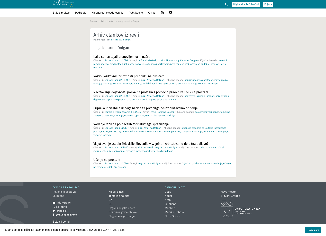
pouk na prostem (178, 83)
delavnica (199, 163)
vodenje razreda (102, 135)
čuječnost (187, 163)
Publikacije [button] (136, 12)
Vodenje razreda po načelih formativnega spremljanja (131, 124)
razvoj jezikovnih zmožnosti (203, 83)
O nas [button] (151, 12)
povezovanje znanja (112, 115)
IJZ (110, 199)
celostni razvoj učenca (207, 112)
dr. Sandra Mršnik (147, 60)
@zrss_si (60, 210)
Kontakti (61, 206)
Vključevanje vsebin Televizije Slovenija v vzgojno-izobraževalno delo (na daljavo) (150, 144)
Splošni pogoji (61, 221)
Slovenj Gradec (230, 195)
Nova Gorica (172, 216)
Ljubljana (170, 204)
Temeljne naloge (119, 195)
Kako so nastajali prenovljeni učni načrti (121, 57)
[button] (162, 12)
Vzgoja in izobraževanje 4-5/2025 (122, 112)
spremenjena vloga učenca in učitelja (182, 131)
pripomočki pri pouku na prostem (123, 99)
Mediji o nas (116, 191)
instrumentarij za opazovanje (109, 151)
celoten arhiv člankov (119, 39)
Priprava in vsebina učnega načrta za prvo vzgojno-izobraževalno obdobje (145, 108)
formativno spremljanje (216, 131)
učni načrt (129, 115)
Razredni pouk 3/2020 (116, 147)
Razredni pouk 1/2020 (116, 163)
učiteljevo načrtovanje (157, 64)
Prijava (268, 4)
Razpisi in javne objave (123, 212)
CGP (111, 204)
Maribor (170, 208)
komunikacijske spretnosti (199, 80)
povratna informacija (137, 151)
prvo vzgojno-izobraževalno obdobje (190, 64)
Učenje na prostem (106, 160)
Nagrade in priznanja (122, 216)
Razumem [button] (313, 230)
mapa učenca (168, 99)
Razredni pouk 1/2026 (116, 60)
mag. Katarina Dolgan (186, 60)
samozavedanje (213, 163)
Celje (168, 191)
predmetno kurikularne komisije (127, 64)
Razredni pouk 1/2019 (116, 128)
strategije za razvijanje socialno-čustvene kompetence (131, 131)
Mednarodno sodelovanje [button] (107, 12)
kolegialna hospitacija (161, 151)
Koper (168, 195)
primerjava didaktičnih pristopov (150, 83)
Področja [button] (80, 12)
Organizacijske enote (122, 208)
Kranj (168, 199)
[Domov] (63, 4)
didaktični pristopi (116, 167)
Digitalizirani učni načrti (246, 4)
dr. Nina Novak (165, 60)
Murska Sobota (174, 212)
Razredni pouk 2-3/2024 (117, 80)
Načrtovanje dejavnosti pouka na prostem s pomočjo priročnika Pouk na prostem (150, 92)
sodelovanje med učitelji (212, 147)
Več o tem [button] (118, 229)
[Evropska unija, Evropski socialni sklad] (240, 207)
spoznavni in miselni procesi (199, 96)
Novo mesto (228, 191)
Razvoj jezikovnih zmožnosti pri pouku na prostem (128, 76)
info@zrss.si (62, 202)
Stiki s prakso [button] (61, 12)
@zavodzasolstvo (65, 214)
